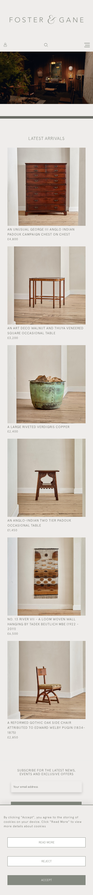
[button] (46, 45)
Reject (46, 861)
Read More (47, 842)
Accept (46, 880)
